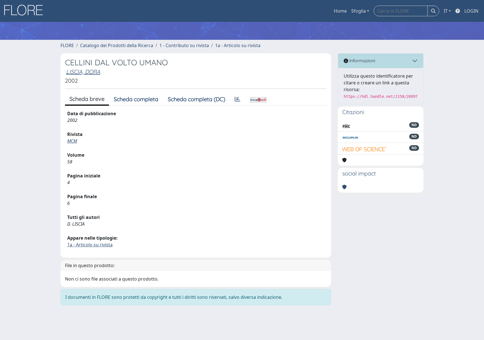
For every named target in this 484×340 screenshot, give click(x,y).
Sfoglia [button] (358, 11)
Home (340, 11)
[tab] (237, 99)
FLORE (67, 45)
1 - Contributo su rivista (184, 45)
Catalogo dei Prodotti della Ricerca (116, 45)
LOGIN (471, 11)
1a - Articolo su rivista (237, 45)
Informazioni (361, 60)
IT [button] (446, 11)
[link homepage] (25, 10)
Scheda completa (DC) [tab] (196, 99)
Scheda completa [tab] (136, 99)
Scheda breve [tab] (86, 98)
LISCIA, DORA (83, 71)
